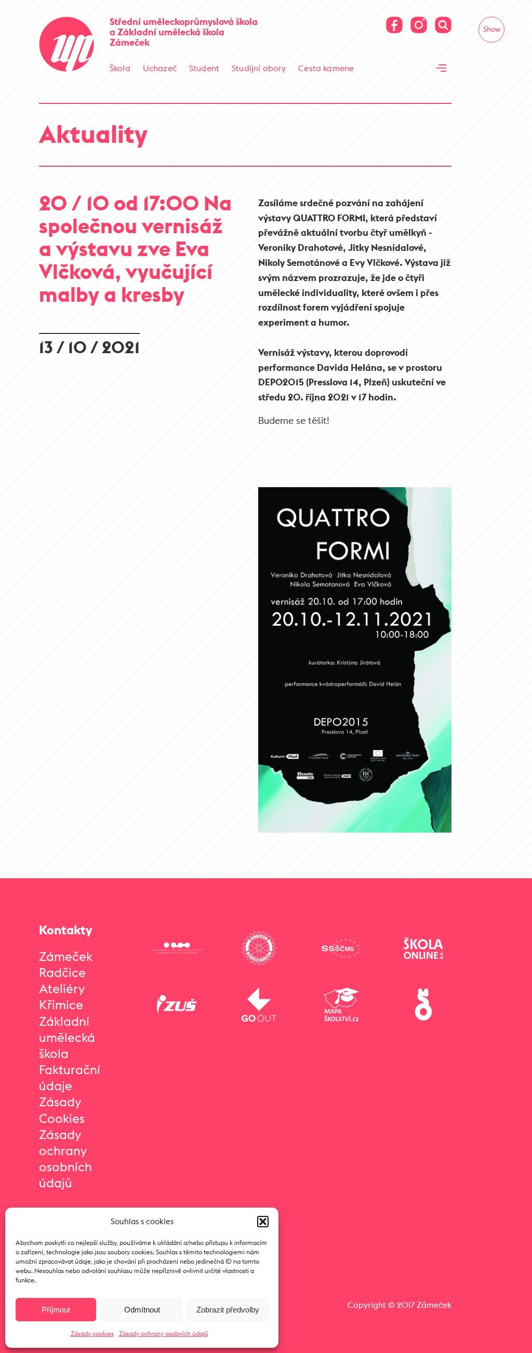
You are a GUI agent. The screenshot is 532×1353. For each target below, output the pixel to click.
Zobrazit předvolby (227, 1309)
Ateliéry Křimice (62, 996)
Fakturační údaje (69, 1077)
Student (204, 68)
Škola (120, 68)
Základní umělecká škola (67, 1037)
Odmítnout (142, 1309)
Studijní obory (259, 68)
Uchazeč (160, 68)
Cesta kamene (326, 68)
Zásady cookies (92, 1333)
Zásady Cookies (62, 1110)
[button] (263, 1221)
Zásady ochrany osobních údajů (163, 1333)
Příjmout (56, 1309)
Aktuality (93, 134)
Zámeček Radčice (65, 964)
